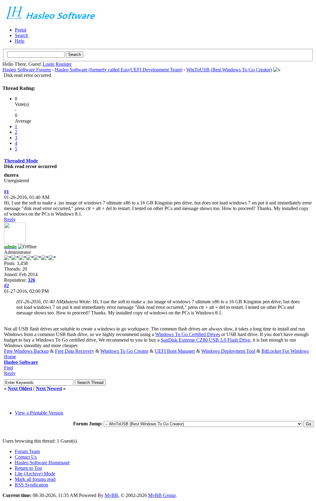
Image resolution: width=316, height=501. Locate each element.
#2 (6, 285)
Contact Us (26, 457)
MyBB (111, 495)
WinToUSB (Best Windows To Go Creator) (229, 69)
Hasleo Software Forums (26, 69)
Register (64, 64)
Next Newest (49, 388)
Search (21, 35)
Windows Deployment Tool (228, 351)
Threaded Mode (21, 160)
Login (48, 64)
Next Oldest (20, 388)
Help (19, 41)
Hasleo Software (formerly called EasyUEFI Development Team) (118, 69)
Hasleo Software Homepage (42, 462)
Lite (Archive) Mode (35, 473)
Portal (20, 29)
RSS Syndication (31, 484)
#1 (6, 191)
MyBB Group (162, 495)
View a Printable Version (39, 412)
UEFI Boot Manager (175, 351)
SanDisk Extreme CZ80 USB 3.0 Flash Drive (205, 340)
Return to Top (28, 468)
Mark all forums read (35, 479)
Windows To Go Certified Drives (187, 334)
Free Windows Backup (26, 351)
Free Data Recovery (74, 351)
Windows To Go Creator (124, 351)
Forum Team (27, 451)
